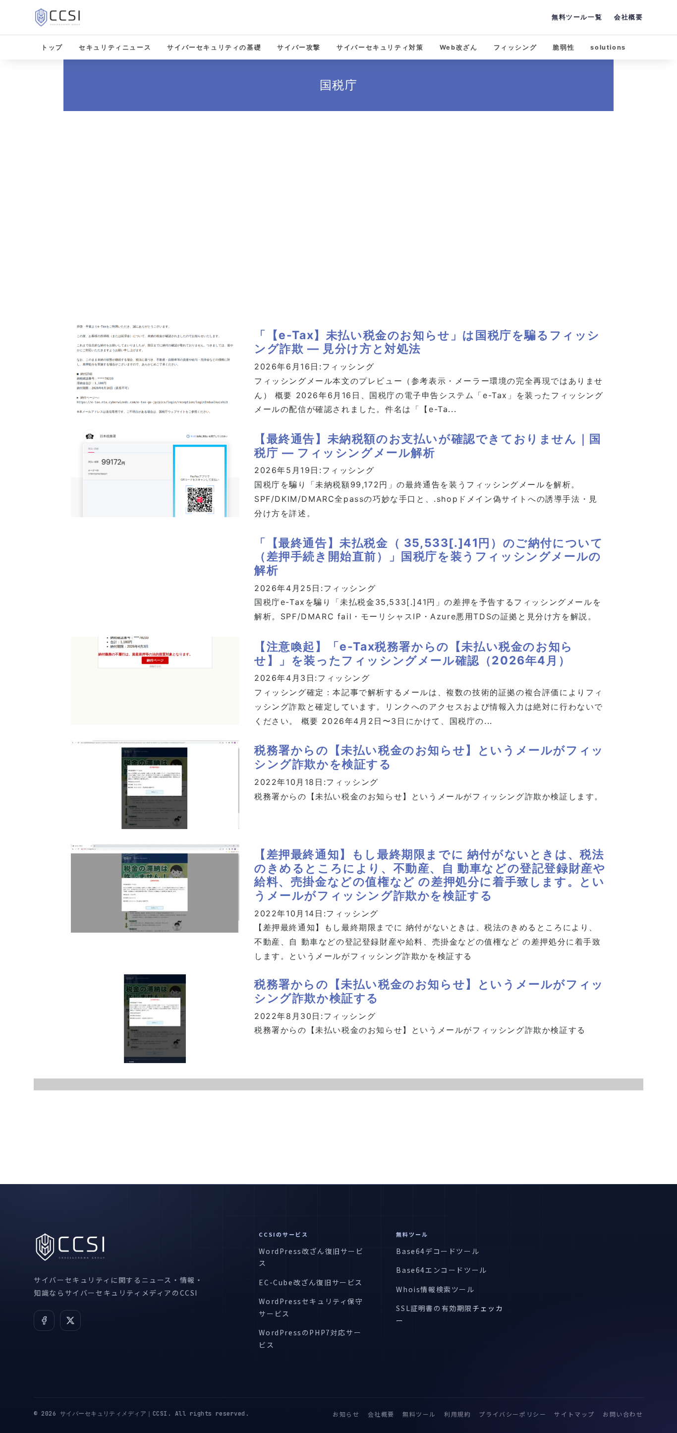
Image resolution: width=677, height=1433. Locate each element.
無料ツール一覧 (577, 17)
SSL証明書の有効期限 (434, 1308)
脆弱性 (563, 47)
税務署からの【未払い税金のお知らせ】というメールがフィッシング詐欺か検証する (429, 991)
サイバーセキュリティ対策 (380, 47)
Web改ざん (459, 47)
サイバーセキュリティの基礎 (214, 47)
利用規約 (457, 1414)
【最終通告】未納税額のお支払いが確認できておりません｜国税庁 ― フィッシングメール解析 (428, 446)
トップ (52, 47)
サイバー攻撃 (299, 47)
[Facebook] (44, 1320)
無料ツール (419, 1414)
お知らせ (346, 1414)
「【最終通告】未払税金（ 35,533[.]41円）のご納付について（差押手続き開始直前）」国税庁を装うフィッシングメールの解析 (428, 556)
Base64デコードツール (437, 1251)
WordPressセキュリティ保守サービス (311, 1307)
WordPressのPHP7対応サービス (310, 1338)
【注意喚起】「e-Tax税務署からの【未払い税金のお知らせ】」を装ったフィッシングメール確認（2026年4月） (413, 653)
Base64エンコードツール (441, 1270)
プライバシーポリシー (512, 1414)
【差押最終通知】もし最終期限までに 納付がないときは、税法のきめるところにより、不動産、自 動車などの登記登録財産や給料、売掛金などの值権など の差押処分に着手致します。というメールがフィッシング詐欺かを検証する (430, 874)
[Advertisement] (338, 205)
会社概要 (628, 17)
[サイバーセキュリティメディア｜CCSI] (57, 17)
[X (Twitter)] (70, 1320)
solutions (607, 47)
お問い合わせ (623, 1414)
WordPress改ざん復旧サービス (311, 1257)
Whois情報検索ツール (435, 1289)
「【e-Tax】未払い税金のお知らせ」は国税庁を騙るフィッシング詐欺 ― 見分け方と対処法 (427, 342)
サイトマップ (574, 1414)
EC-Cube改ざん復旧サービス (311, 1282)
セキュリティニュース (115, 47)
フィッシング (515, 47)
